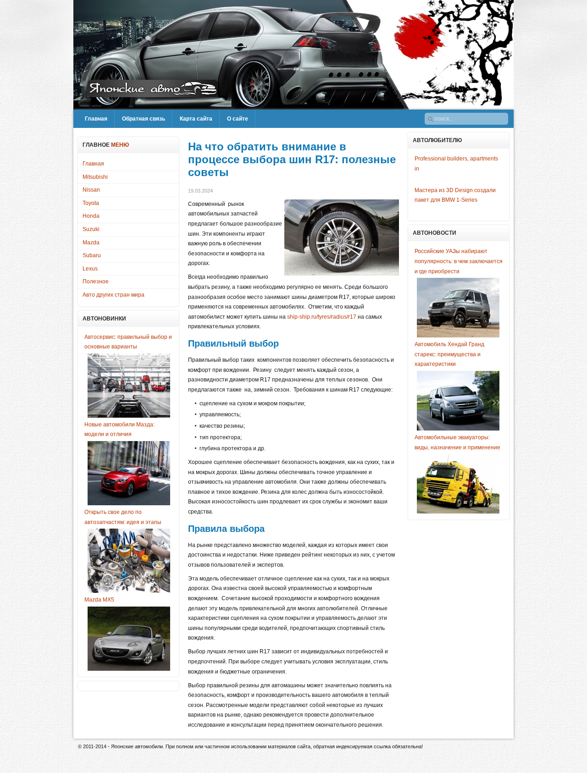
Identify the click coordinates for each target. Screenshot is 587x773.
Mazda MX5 (99, 599)
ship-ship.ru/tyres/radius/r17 (321, 317)
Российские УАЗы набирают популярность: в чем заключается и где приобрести (459, 261)
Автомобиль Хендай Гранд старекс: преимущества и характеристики (449, 354)
